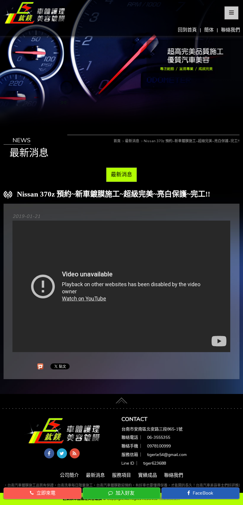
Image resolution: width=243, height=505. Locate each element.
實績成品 (147, 475)
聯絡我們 (230, 30)
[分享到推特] (62, 453)
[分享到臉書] (49, 453)
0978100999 (159, 446)
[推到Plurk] (40, 366)
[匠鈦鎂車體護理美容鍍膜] (62, 431)
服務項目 (121, 475)
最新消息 (121, 174)
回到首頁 (187, 30)
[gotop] (121, 399)
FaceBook (202, 493)
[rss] (75, 453)
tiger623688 (154, 463)
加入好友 (124, 493)
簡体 (209, 30)
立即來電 (45, 493)
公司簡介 (69, 475)
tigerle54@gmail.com (167, 454)
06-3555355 (158, 437)
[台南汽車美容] (33, 13)
